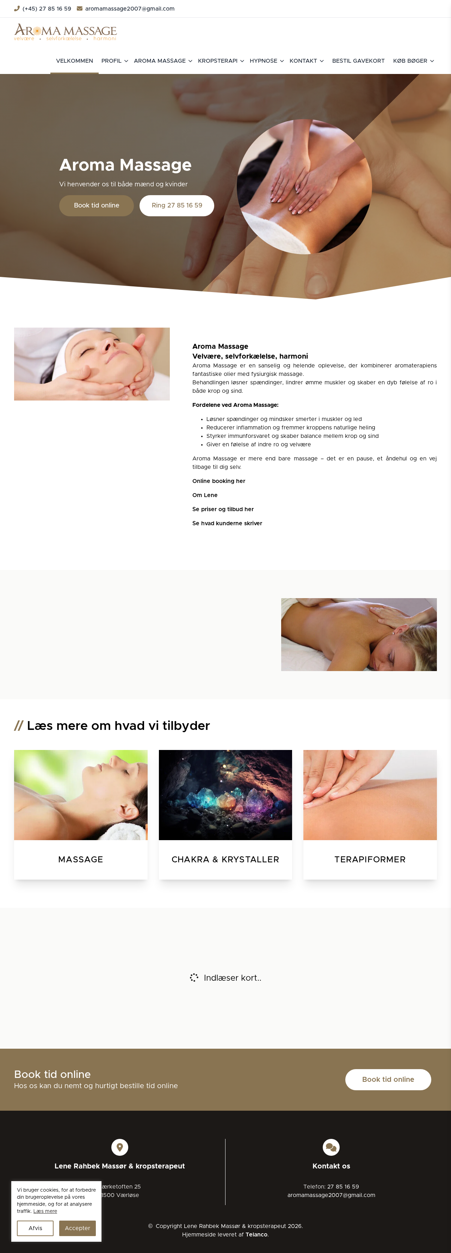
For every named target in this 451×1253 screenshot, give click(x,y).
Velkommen (74, 61)
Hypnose (263, 61)
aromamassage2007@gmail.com (130, 9)
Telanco (256, 1235)
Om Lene (205, 495)
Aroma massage (160, 61)
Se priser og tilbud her (223, 509)
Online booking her (218, 481)
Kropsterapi (217, 61)
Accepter (77, 1228)
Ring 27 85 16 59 (177, 206)
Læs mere (45, 1211)
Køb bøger (410, 61)
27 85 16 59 (343, 1187)
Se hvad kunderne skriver (227, 523)
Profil (111, 61)
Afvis (35, 1228)
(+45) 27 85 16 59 (47, 9)
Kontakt (303, 61)
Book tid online (96, 206)
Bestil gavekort (358, 61)
